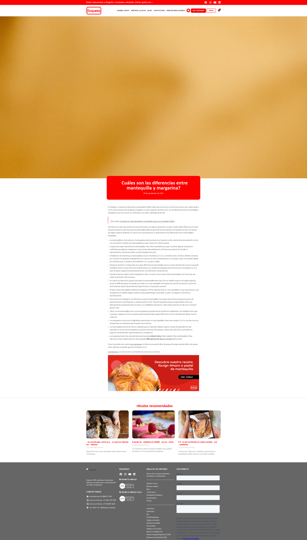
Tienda (211, 10)
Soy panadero (198, 10)
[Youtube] (215, 2)
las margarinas (136, 344)
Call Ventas (150, 512)
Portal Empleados (153, 517)
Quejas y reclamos (153, 520)
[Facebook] (205, 2)
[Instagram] (210, 2)
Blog (150, 10)
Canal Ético (150, 509)
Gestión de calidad (153, 523)
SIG (148, 514)
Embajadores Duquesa (176, 10)
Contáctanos (159, 10)
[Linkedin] (219, 2)
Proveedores (151, 526)
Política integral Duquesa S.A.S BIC (159, 535)
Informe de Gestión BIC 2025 (157, 537)
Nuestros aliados (138, 10)
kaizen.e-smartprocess (155, 532)
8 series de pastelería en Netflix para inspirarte (152, 442)
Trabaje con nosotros (154, 529)
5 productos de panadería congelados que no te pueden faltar (147, 221)
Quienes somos (123, 10)
